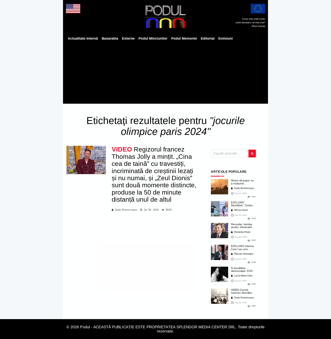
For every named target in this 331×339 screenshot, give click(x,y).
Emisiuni (225, 38)
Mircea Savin (241, 210)
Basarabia (110, 38)
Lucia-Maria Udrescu (245, 275)
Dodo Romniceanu (126, 209)
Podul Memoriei (184, 38)
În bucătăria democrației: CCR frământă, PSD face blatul (243, 272)
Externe (128, 38)
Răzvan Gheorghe (243, 254)
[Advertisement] (165, 72)
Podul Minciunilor (152, 38)
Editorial (208, 38)
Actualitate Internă (83, 38)
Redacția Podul (242, 232)
